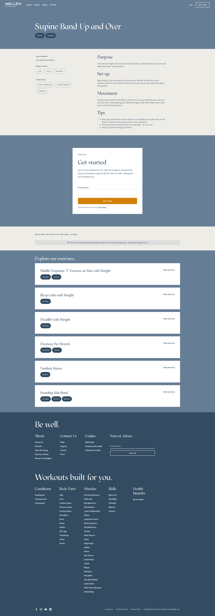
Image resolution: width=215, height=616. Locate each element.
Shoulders (63, 515)
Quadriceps (89, 559)
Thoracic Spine (65, 507)
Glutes (86, 515)
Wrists (62, 543)
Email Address (83, 188)
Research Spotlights (43, 458)
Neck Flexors (89, 535)
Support (63, 446)
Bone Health (138, 499)
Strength (112, 503)
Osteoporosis (40, 499)
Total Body (64, 535)
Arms (61, 519)
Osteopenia (40, 495)
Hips (61, 495)
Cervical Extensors (92, 495)
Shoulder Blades (91, 579)
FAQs (62, 442)
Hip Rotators (89, 507)
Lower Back (89, 583)
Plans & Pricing (41, 450)
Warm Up (113, 495)
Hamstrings (89, 591)
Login (191, 5)
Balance (112, 507)
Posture (112, 511)
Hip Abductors (90, 503)
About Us (39, 442)
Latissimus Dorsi (91, 519)
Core (61, 499)
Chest (61, 539)
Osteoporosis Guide (93, 446)
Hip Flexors (89, 555)
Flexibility (113, 499)
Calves (86, 563)
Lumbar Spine (65, 503)
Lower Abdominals (92, 511)
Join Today (203, 5)
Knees (62, 523)
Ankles (62, 527)
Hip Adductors (90, 527)
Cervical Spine (65, 511)
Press (62, 454)
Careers (63, 450)
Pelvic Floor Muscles (92, 587)
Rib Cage (63, 531)
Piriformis (88, 499)
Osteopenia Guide (92, 450)
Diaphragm (89, 543)
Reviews (38, 446)
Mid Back (88, 571)
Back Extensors (90, 523)
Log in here (102, 207)
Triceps (87, 531)
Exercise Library (42, 454)
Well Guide (89, 442)
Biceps (87, 567)
